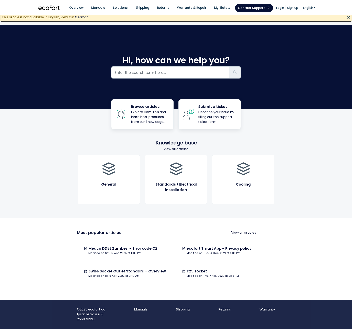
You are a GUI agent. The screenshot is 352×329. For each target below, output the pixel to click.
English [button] (308, 7)
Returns (163, 7)
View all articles (176, 149)
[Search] (235, 72)
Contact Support (251, 8)
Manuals (98, 7)
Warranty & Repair (191, 7)
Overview (76, 7)
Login (280, 7)
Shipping (142, 7)
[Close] (348, 17)
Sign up (292, 7)
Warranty (267, 309)
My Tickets (222, 7)
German (81, 17)
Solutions (120, 7)
